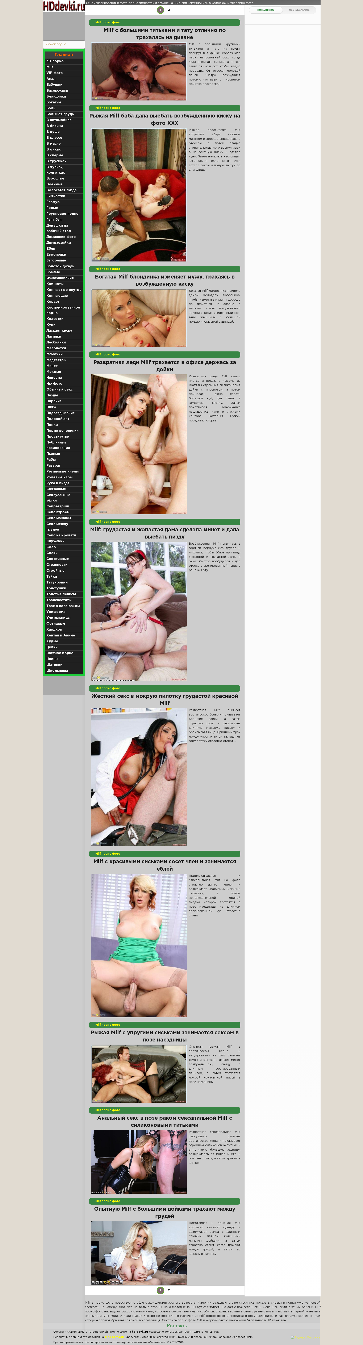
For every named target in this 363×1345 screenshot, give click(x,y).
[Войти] (62, 25)
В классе (54, 137)
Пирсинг (53, 401)
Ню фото (54, 383)
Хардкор (54, 629)
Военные (54, 184)
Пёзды (52, 395)
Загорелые (56, 260)
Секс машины (58, 518)
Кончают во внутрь (63, 290)
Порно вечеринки (62, 430)
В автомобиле (59, 120)
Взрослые (55, 178)
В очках (53, 149)
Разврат (53, 465)
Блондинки (56, 96)
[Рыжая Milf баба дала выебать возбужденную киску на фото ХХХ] (139, 195)
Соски (52, 553)
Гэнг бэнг (54, 219)
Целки (52, 647)
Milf (49, 67)
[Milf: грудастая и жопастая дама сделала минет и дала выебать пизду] (139, 611)
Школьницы (57, 670)
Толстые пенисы (61, 594)
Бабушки (54, 84)
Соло (51, 547)
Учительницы (58, 617)
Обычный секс (59, 389)
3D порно (55, 61)
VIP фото (54, 73)
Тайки (51, 576)
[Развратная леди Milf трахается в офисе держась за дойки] (139, 444)
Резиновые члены (62, 471)
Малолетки (56, 348)
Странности (56, 564)
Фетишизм (55, 623)
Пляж (51, 407)
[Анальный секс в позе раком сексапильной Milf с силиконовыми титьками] (139, 1162)
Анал (50, 79)
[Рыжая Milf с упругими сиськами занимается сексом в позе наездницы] (139, 1074)
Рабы (51, 459)
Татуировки (57, 582)
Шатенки (54, 665)
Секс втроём (58, 512)
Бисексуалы (57, 90)
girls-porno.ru (114, 1337)
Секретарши (57, 506)
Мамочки (54, 354)
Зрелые (53, 272)
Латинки (53, 336)
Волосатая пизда (61, 190)
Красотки (54, 319)
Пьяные (53, 453)
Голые (52, 208)
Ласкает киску (59, 330)
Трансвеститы (58, 600)
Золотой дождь (60, 266)
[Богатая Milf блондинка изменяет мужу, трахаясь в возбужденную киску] (139, 318)
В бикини (54, 126)
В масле (53, 143)
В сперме (54, 155)
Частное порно (60, 653)
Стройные (55, 570)
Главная (64, 55)
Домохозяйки (58, 242)
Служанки (55, 541)
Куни (50, 324)
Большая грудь (60, 114)
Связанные (56, 489)
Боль (50, 108)
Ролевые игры (59, 477)
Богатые (53, 102)
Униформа (55, 612)
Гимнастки (55, 196)
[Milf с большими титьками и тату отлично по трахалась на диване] (139, 71)
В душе (53, 131)
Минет (52, 366)
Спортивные (57, 559)
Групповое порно (62, 213)
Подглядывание (60, 413)
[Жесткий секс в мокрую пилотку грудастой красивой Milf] (139, 777)
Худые (52, 641)
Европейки (56, 254)
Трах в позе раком (63, 606)
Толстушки (56, 588)
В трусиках (56, 161)
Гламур (53, 202)
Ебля (50, 248)
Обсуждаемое (299, 10)
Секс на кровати (61, 535)
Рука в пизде (58, 483)
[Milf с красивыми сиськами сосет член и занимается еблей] (139, 946)
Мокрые (53, 372)
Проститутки (57, 436)
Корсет (52, 301)
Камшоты (54, 284)
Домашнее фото (61, 237)
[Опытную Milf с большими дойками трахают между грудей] (139, 1253)
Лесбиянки (56, 342)
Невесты (54, 377)
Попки (52, 424)
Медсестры (56, 360)
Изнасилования (60, 278)
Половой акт (57, 419)
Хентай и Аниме (60, 635)
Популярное (266, 10)
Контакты (177, 1326)
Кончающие (57, 295)
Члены (52, 659)
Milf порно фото (107, 22)
